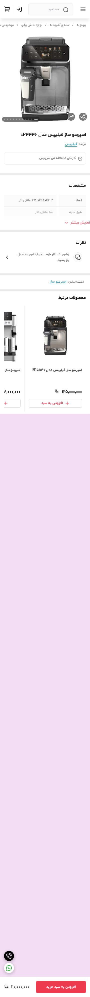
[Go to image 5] (22, 119)
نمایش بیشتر (80, 222)
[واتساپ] (9, 968)
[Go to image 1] (36, 119)
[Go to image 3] (28, 119)
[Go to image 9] (10, 119)
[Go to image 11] (4, 119)
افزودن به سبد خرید (61, 986)
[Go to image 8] (13, 119)
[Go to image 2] (31, 119)
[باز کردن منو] (82, 9)
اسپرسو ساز (58, 281)
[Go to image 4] (25, 119)
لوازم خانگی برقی (31, 25)
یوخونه (81, 25)
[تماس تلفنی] (9, 956)
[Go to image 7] (16, 119)
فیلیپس (71, 144)
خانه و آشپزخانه (59, 25)
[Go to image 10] (7, 119)
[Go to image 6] (19, 119)
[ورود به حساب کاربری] (20, 9)
